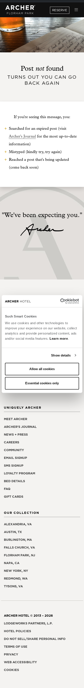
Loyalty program (19, 473)
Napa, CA (11, 563)
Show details (61, 355)
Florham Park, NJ (19, 555)
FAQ (7, 489)
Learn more (59, 338)
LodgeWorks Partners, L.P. (28, 623)
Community (14, 450)
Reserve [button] (59, 10)
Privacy (11, 654)
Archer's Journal (22, 136)
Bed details (14, 481)
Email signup (15, 458)
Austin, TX (13, 532)
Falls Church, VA (19, 547)
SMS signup (13, 465)
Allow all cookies (42, 369)
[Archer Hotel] (20, 9)
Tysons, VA (13, 586)
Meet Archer (15, 419)
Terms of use (15, 646)
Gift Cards (13, 496)
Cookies (11, 670)
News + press (16, 434)
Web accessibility (20, 662)
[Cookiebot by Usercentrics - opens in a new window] (60, 301)
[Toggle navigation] (76, 10)
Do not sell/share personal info (34, 639)
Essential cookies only (42, 383)
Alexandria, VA (18, 524)
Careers (11, 442)
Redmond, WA (16, 578)
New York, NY (16, 571)
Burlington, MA (18, 540)
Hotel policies (17, 631)
